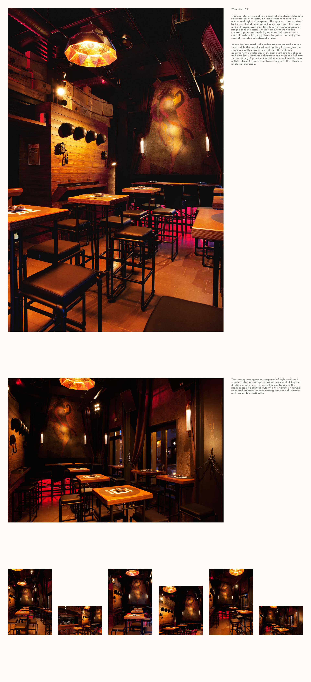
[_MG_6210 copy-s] (80, 602)
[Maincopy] (181, 602)
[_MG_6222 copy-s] (30, 602)
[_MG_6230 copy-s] (281, 602)
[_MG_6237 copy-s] (231, 602)
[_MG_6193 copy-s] (130, 602)
